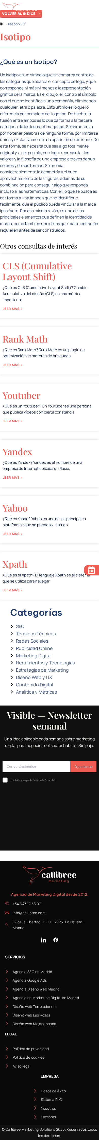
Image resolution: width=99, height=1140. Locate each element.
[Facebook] (55, 940)
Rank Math (25, 339)
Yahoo (15, 508)
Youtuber (21, 395)
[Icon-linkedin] (43, 940)
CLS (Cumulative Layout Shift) (37, 270)
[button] (90, 9)
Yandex (17, 451)
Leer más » (13, 308)
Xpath (15, 564)
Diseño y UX (16, 23)
